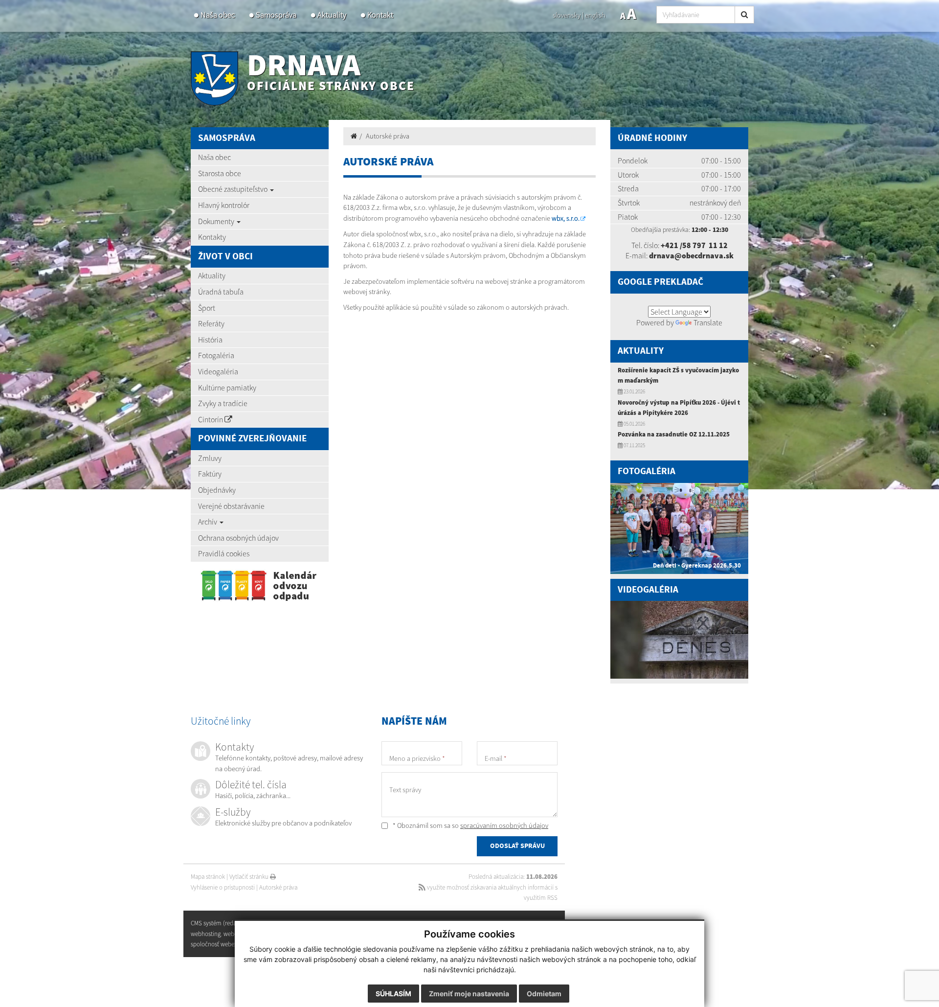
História (210, 339)
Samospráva (276, 15)
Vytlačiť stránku (249, 876)
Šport (206, 308)
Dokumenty (217, 221)
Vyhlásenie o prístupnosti (223, 887)
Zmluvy (210, 458)
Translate (707, 322)
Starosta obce (219, 173)
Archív (208, 521)
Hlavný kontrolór (223, 205)
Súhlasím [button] (393, 993)
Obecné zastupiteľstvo (233, 189)
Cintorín (211, 419)
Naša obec (218, 15)
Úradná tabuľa (221, 292)
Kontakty (212, 237)
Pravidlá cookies (223, 553)
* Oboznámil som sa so (469, 825)
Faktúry (210, 474)
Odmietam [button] (544, 993)
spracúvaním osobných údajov (504, 825)
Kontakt (380, 15)
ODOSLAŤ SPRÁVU (517, 846)
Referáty (211, 323)
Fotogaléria (216, 355)
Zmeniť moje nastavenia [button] (469, 993)
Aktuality (331, 15)
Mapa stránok (208, 876)
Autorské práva (387, 136)
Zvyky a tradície (222, 403)
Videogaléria (218, 371)
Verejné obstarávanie (231, 506)
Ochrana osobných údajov (238, 538)
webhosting (206, 934)
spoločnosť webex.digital (222, 944)
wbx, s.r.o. (566, 218)
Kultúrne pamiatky (227, 387)
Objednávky (217, 490)
